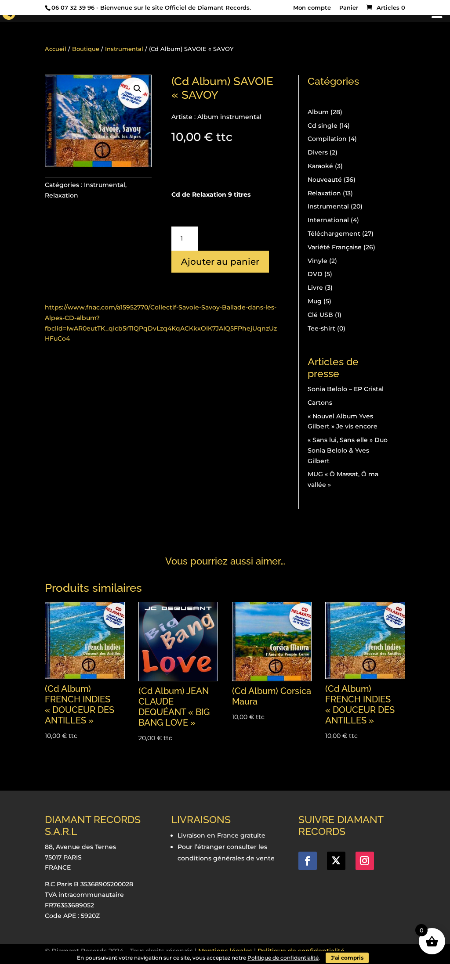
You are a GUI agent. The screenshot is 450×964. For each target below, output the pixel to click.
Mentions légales (225, 951)
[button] (137, 89)
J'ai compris (347, 957)
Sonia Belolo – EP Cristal (346, 389)
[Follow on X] (336, 861)
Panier (348, 8)
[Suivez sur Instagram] (365, 861)
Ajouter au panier (220, 261)
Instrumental (124, 49)
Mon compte (312, 8)
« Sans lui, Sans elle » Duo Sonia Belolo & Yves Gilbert (348, 450)
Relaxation (61, 195)
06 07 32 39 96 (72, 7)
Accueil (55, 49)
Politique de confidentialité (301, 951)
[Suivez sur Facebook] (307, 861)
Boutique (85, 49)
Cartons (320, 402)
